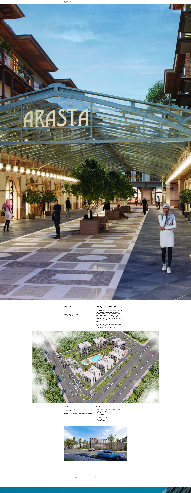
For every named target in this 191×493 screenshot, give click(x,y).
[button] (65, 443)
